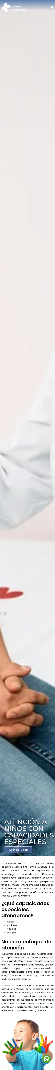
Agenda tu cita (18, 850)
